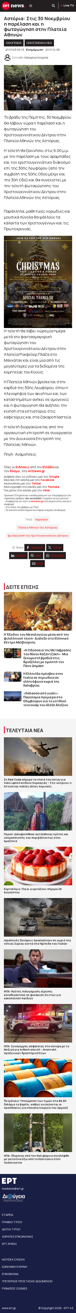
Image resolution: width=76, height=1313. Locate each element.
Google (54, 476)
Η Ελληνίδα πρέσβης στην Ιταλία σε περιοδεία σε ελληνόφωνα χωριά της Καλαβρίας (43, 679)
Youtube (53, 487)
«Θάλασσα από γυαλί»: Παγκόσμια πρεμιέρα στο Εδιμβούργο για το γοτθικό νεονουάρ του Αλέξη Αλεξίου (45, 699)
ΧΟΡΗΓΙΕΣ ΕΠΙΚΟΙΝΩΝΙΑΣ (17, 1236)
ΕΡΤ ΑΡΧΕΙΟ (9, 1244)
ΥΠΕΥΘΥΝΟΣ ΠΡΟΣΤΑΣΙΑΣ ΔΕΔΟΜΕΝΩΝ (27, 1281)
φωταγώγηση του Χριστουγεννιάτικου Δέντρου (38, 535)
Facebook (47, 480)
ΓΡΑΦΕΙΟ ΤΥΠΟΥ (12, 1222)
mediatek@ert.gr (13, 1188)
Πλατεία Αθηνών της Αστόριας (37, 527)
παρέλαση (41, 519)
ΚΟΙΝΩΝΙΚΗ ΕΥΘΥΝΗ (14, 1267)
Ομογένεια (14, 43)
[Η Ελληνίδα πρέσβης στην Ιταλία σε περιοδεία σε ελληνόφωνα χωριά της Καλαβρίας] (12, 677)
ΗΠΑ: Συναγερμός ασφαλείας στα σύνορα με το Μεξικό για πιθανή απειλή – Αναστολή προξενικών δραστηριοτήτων (36, 1049)
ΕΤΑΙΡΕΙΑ (7, 1215)
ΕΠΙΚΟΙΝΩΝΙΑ (10, 1274)
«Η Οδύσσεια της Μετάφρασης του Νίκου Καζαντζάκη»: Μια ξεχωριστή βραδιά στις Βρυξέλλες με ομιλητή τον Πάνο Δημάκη (47, 658)
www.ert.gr (9, 1308)
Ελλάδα (48, 467)
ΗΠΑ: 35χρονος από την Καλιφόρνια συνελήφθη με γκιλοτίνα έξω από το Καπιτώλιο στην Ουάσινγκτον (36, 1159)
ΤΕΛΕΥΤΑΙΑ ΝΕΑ (24, 730)
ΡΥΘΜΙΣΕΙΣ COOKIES (14, 1288)
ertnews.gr (37, 501)
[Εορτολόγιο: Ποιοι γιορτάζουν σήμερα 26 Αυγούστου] (38, 866)
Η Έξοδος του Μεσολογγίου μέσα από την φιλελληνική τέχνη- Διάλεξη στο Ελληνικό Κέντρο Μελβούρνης (36, 638)
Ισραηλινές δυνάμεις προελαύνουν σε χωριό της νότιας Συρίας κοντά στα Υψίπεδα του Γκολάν (37, 942)
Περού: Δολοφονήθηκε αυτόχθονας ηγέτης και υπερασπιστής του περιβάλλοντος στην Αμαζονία (36, 837)
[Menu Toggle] (30, 6)
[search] (53, 6)
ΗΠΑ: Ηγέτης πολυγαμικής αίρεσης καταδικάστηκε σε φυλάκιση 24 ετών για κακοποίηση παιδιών (32, 994)
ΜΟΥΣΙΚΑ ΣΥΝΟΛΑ (13, 1259)
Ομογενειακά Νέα (39, 43)
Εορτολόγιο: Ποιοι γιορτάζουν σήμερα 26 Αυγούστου (33, 890)
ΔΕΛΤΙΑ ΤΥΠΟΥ (11, 1229)
